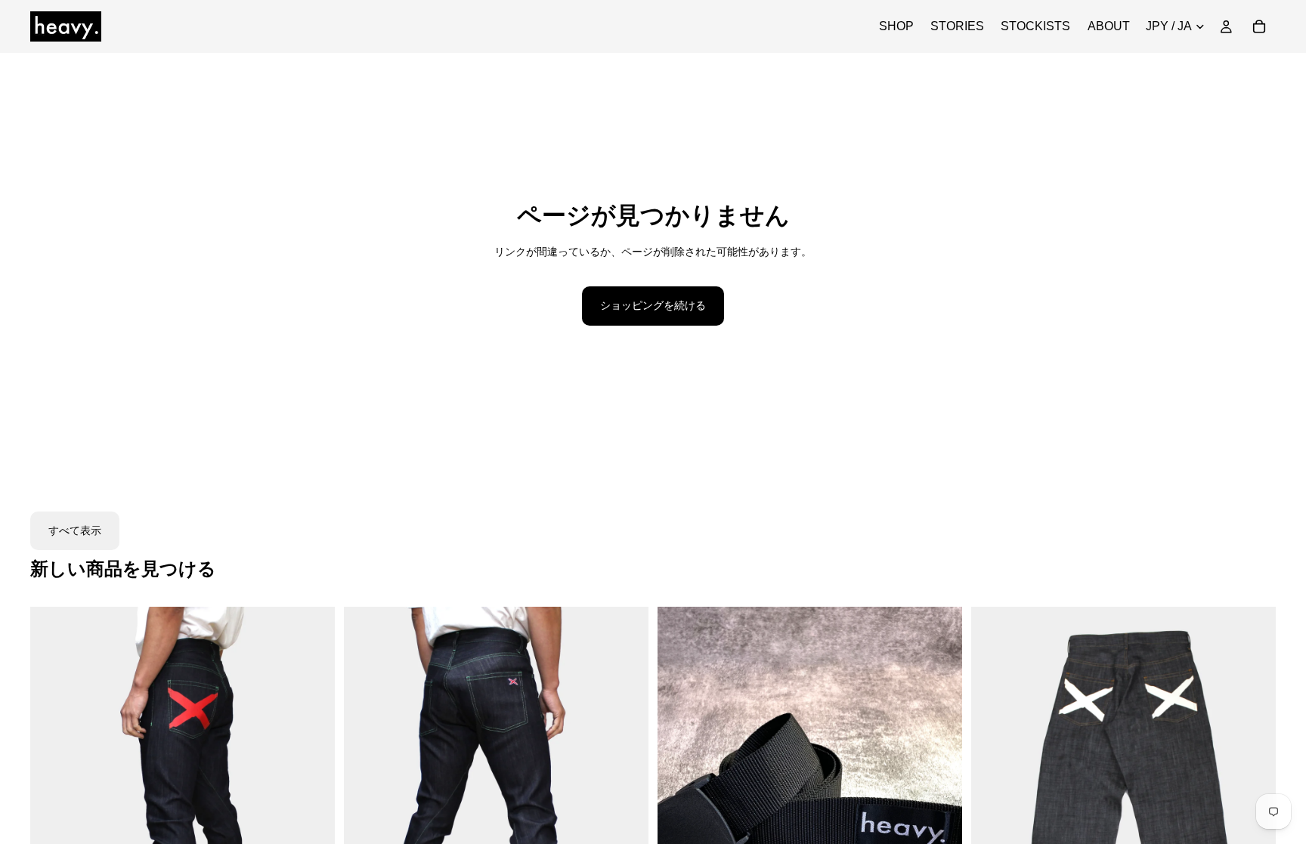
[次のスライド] (312, 797)
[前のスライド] (53, 797)
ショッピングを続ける (653, 305)
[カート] (1259, 26)
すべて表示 (74, 530)
